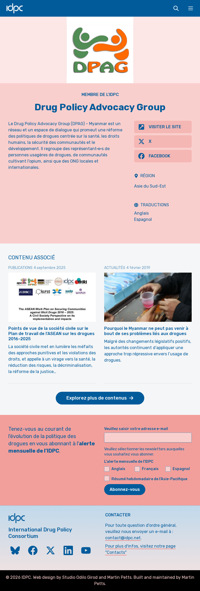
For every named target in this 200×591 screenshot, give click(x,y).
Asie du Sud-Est (150, 186)
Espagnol (143, 219)
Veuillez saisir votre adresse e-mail (136, 429)
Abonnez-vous (125, 489)
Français (150, 469)
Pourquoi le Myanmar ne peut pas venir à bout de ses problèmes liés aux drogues (146, 331)
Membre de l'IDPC (100, 94)
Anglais (141, 213)
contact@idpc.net (123, 537)
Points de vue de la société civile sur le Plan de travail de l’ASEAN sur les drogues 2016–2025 (51, 333)
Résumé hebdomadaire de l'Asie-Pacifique (149, 479)
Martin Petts (119, 577)
